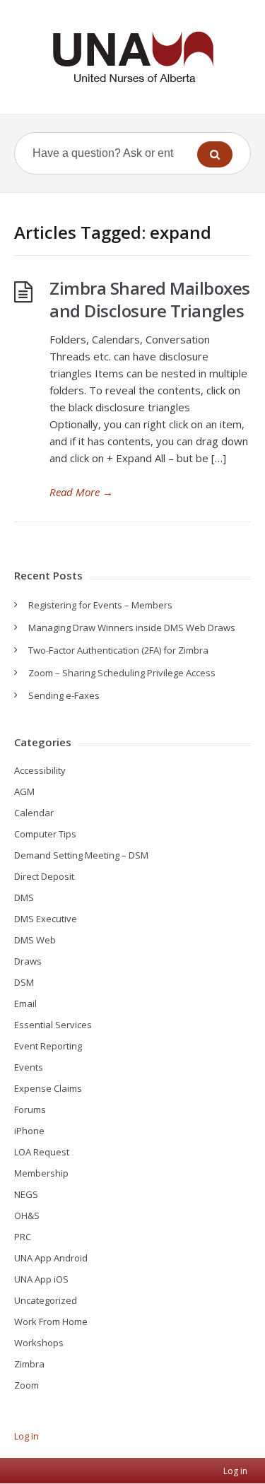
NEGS (26, 1194)
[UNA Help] (132, 57)
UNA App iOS (41, 1279)
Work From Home (51, 1321)
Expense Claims (48, 1088)
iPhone (29, 1130)
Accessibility (40, 770)
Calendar (34, 812)
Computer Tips (45, 834)
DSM (24, 982)
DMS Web (35, 940)
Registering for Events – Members (100, 605)
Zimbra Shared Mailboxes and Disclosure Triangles (149, 299)
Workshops (39, 1342)
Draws (28, 961)
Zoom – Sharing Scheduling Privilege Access (122, 672)
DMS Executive (45, 918)
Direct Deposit (44, 876)
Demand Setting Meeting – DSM (81, 855)
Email (25, 1003)
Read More (81, 492)
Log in (26, 1436)
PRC (22, 1236)
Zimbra (29, 1364)
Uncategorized (45, 1300)
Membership (41, 1173)
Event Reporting (48, 1046)
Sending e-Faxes (64, 695)
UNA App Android (51, 1258)
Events (28, 1067)
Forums (30, 1109)
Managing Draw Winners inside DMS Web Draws (131, 627)
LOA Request (41, 1152)
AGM (24, 791)
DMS (24, 897)
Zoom (26, 1385)
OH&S (27, 1215)
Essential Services (53, 1024)
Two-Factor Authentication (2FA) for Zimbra (118, 650)
